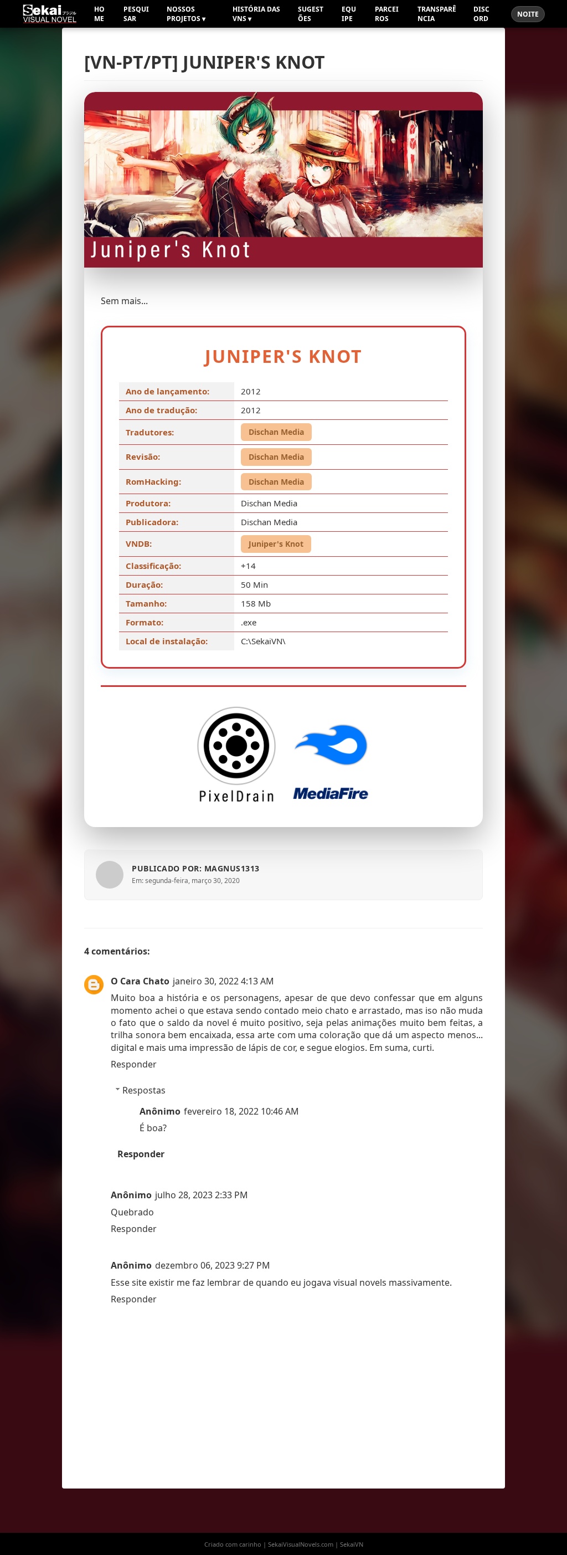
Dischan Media (276, 432)
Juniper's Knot (276, 543)
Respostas (144, 1090)
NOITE (528, 14)
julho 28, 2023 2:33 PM (201, 1195)
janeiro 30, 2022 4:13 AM (223, 981)
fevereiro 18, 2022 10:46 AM (241, 1111)
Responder (134, 1064)
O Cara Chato (140, 981)
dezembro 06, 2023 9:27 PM (212, 1265)
